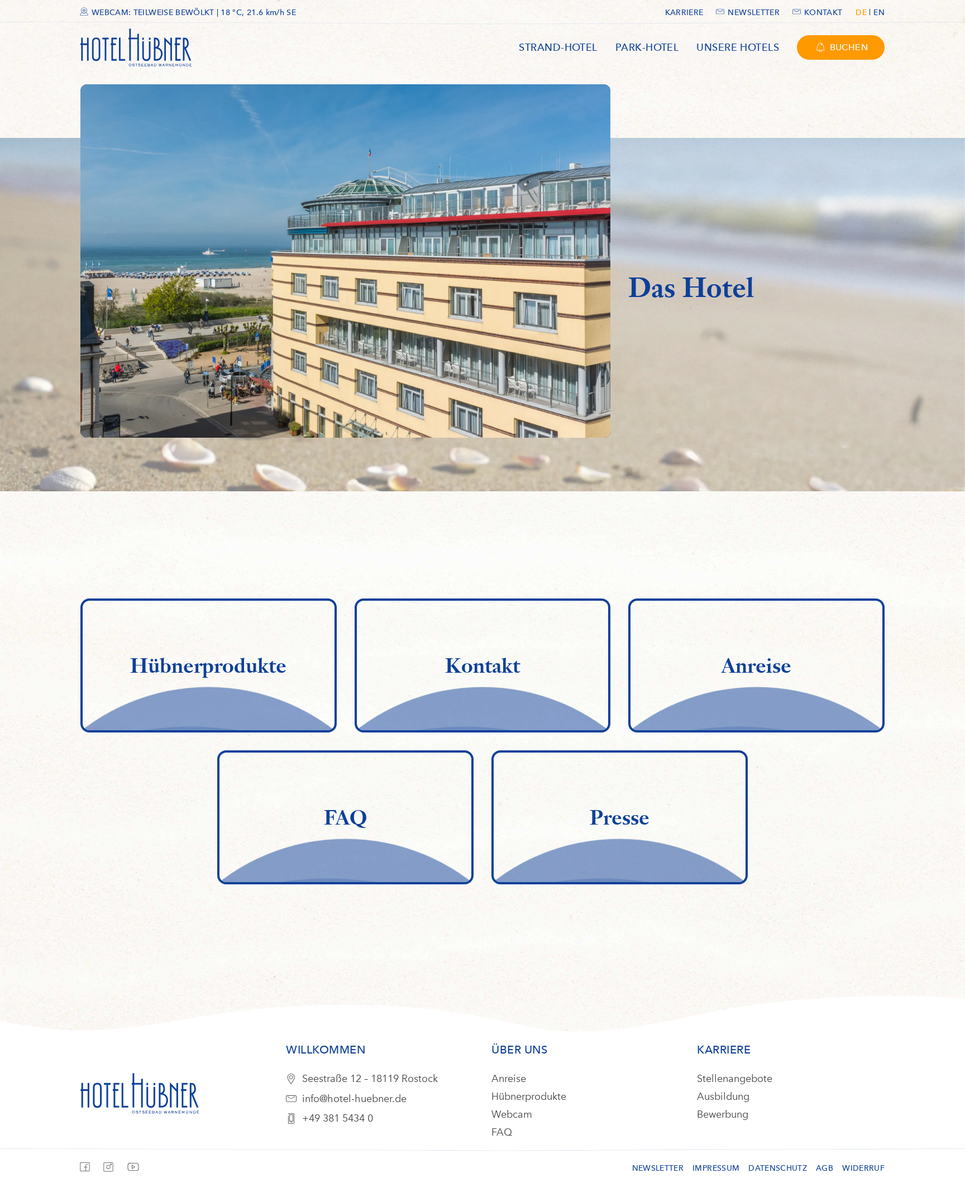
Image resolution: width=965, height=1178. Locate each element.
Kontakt (823, 12)
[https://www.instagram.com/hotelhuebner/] (111, 1170)
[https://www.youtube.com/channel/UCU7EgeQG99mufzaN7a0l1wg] (135, 1171)
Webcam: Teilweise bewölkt (194, 12)
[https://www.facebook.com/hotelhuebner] (87, 1170)
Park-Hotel (647, 47)
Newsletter (754, 12)
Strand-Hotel (558, 47)
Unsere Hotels (737, 47)
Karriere (684, 12)
